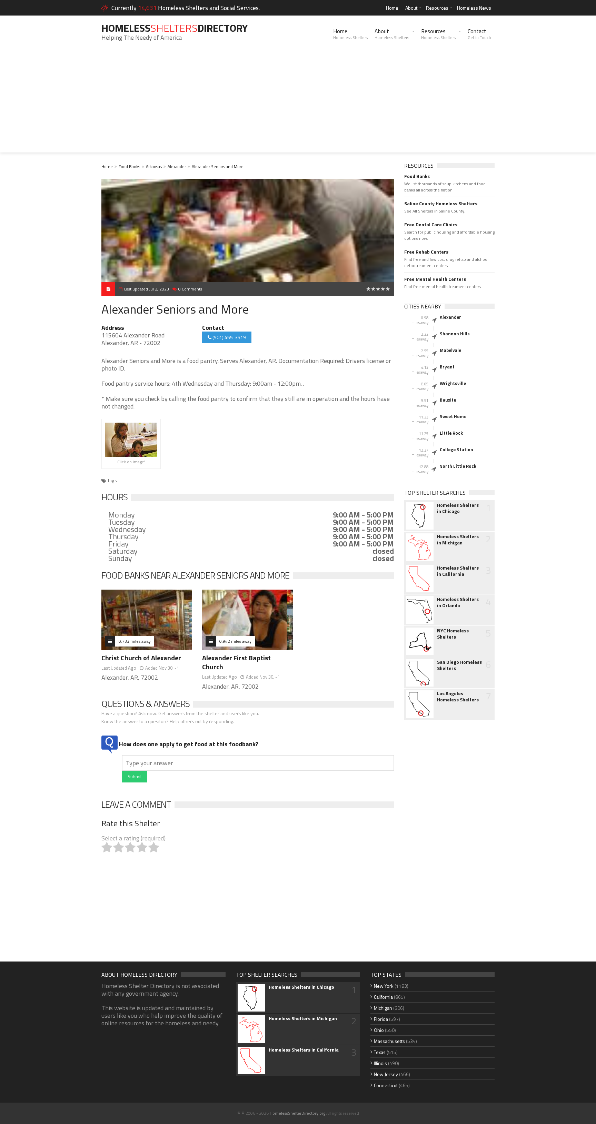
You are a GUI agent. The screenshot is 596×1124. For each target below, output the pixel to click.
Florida (381, 1019)
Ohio (379, 1030)
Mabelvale (450, 350)
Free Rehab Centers (426, 252)
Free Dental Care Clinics (430, 224)
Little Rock (451, 433)
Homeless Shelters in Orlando (458, 602)
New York (384, 985)
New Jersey (386, 1074)
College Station (456, 449)
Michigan (383, 1008)
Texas (380, 1052)
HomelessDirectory (174, 28)
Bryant (447, 367)
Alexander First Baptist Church (236, 662)
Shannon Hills (455, 334)
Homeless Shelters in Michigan (458, 539)
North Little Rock (457, 466)
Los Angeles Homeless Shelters (458, 696)
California (383, 996)
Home (392, 7)
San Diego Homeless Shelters (459, 665)
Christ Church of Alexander (141, 657)
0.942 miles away (235, 641)
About (411, 7)
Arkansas (154, 166)
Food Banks (129, 166)
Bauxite (448, 400)
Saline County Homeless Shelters (440, 203)
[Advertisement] (298, 104)
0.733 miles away (135, 641)
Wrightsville (453, 383)
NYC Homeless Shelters (453, 634)
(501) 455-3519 (228, 337)
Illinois (380, 1063)
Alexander (177, 166)
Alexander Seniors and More (218, 166)
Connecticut (386, 1085)
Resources (437, 7)
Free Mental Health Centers (435, 279)
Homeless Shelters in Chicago (458, 508)
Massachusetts (389, 1041)
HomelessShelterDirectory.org (297, 1113)
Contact (479, 34)
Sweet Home (453, 416)
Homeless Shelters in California (458, 571)
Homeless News (474, 7)
